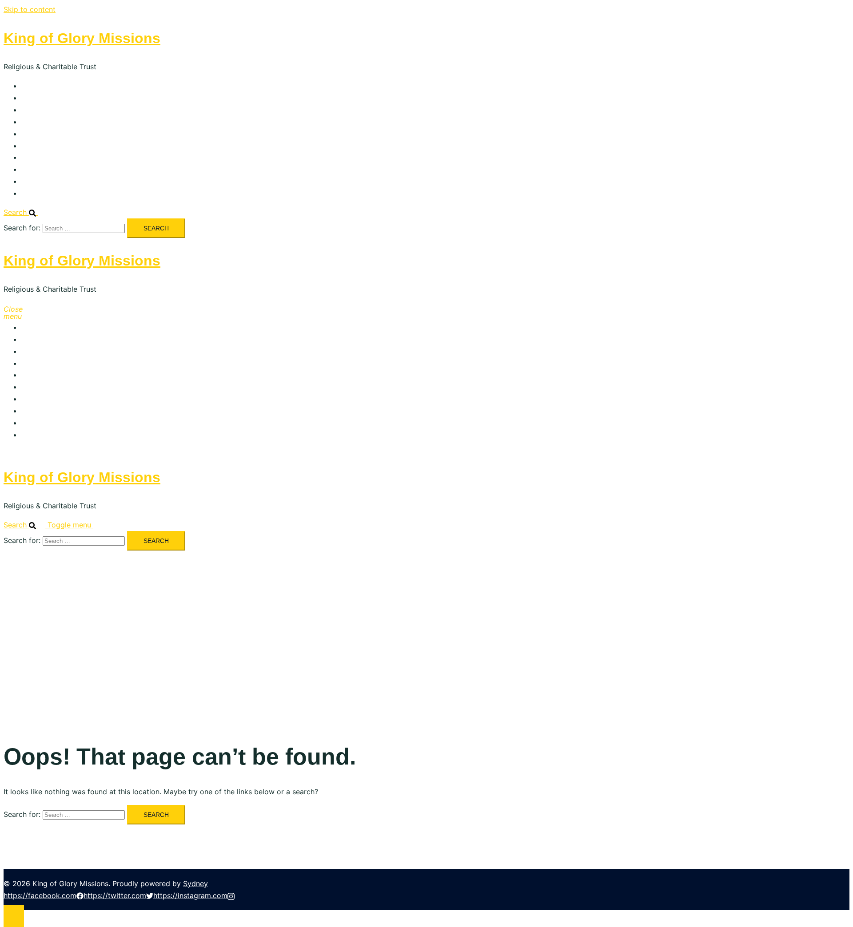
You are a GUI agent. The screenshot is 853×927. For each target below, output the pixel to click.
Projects (35, 121)
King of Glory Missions (82, 38)
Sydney (195, 883)
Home (31, 85)
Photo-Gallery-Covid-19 (61, 169)
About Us (37, 97)
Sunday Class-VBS (52, 145)
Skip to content (30, 9)
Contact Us (40, 193)
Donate (33, 181)
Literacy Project (48, 133)
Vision (31, 109)
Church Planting (48, 157)
